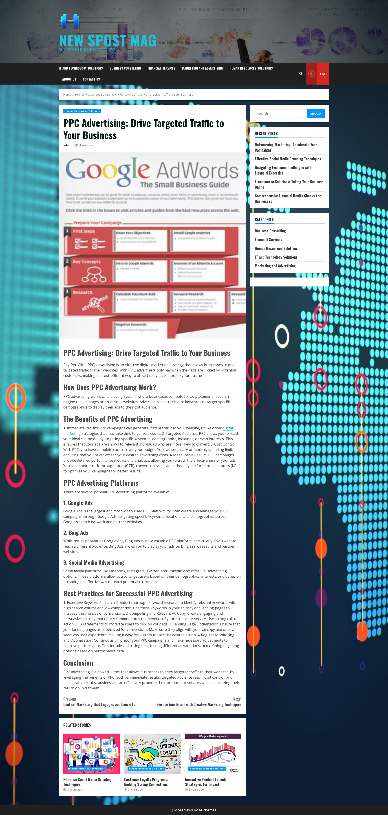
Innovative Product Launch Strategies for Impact (213, 754)
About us (69, 79)
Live (323, 73)
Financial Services (161, 68)
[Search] (300, 73)
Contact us (91, 79)
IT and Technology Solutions (81, 68)
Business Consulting (125, 68)
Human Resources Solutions (251, 68)
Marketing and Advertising (202, 68)
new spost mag (107, 40)
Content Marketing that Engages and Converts (99, 701)
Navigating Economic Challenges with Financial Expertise (283, 170)
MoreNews (183, 810)
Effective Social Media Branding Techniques (91, 754)
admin (67, 145)
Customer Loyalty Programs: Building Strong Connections (152, 754)
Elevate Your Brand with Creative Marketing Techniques (199, 701)
